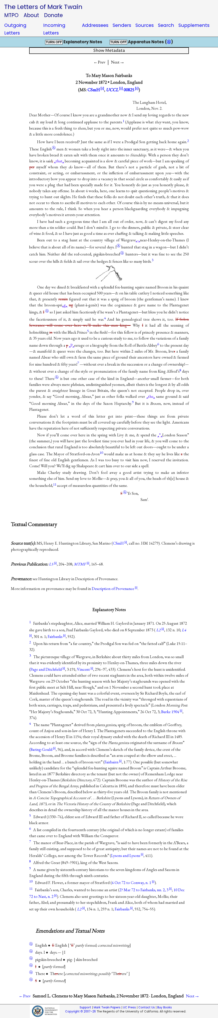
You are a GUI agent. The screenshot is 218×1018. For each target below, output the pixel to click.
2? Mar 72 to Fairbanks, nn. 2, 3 (143, 890)
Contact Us (146, 1007)
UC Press (129, 1007)
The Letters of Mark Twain (43, 6)
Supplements (193, 25)
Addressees (95, 25)
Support (85, 1007)
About (31, 15)
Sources (144, 25)
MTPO (11, 15)
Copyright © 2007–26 (80, 1011)
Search (166, 25)
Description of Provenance (113, 588)
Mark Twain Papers (107, 1007)
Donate (53, 15)
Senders (122, 25)
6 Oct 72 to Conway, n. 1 (131, 882)
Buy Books (164, 1007)
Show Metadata (109, 50)
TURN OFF (54, 42)
